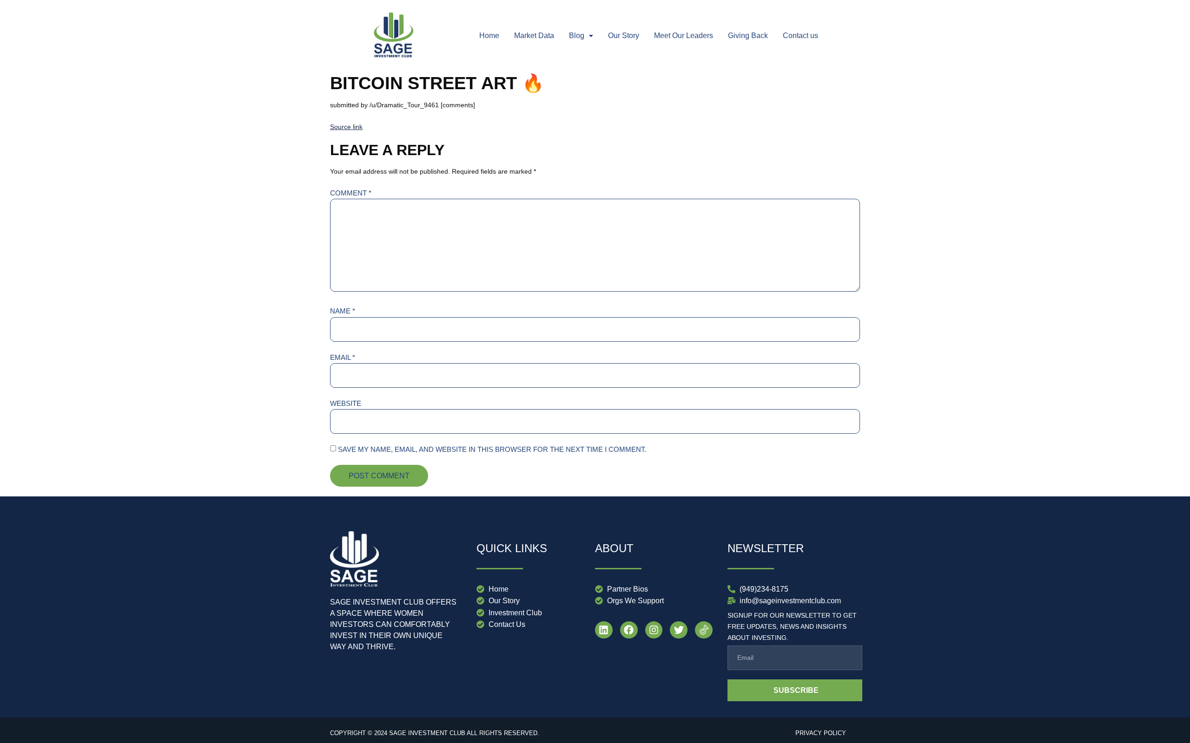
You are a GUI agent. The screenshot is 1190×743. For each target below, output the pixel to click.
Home (489, 35)
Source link (346, 126)
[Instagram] (654, 630)
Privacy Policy (820, 733)
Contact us (800, 35)
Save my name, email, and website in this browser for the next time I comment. (492, 449)
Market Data (534, 35)
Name (342, 311)
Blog (576, 35)
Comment (350, 193)
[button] (581, 35)
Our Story (623, 35)
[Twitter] (679, 630)
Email (342, 357)
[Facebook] (629, 630)
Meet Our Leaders (683, 35)
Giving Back (748, 35)
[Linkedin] (604, 630)
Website (345, 403)
